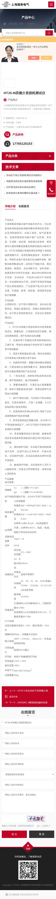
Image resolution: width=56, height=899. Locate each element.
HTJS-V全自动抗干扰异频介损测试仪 (36, 690)
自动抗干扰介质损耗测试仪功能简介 (24, 175)
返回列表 (13, 696)
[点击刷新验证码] (36, 819)
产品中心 (31, 24)
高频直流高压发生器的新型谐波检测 (24, 181)
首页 (21, 24)
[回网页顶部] (51, 183)
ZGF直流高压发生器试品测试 (20, 187)
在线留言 (24, 206)
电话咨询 (51, 194)
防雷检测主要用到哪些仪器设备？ (23, 193)
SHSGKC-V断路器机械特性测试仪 (35, 702)
